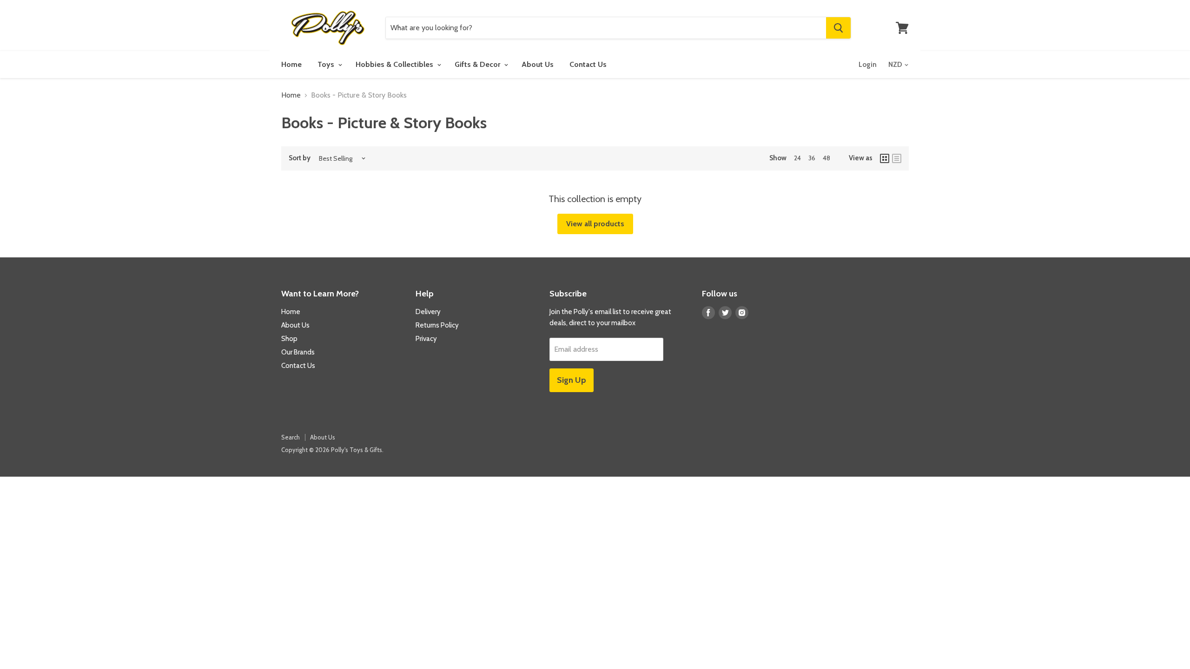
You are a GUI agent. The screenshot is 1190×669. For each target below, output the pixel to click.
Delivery (428, 312)
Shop (289, 338)
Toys (326, 64)
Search (290, 437)
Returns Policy (437, 325)
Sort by (300, 158)
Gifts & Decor (478, 64)
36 (811, 158)
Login (868, 64)
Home (291, 64)
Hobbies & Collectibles (395, 64)
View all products (595, 223)
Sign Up (571, 380)
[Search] (838, 28)
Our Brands (298, 352)
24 (797, 158)
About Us (538, 64)
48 (826, 158)
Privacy (426, 338)
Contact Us (588, 64)
